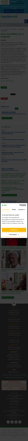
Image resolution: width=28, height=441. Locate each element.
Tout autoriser (14, 229)
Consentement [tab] (6, 209)
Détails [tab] (14, 209)
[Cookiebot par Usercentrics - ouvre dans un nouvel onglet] (19, 205)
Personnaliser (13, 234)
